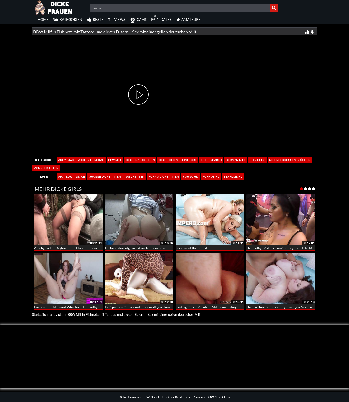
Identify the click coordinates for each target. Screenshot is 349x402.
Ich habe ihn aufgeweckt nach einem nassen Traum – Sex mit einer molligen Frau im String (170, 248)
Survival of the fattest (191, 248)
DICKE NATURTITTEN (140, 160)
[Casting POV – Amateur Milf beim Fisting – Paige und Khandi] (210, 278)
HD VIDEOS (257, 160)
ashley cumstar (91, 160)
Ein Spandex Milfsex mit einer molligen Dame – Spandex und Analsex (155, 307)
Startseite (39, 314)
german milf (235, 160)
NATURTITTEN (134, 176)
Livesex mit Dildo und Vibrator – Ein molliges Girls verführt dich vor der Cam (91, 307)
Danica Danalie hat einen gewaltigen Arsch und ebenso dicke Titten (295, 307)
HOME (43, 19)
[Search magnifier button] (274, 8)
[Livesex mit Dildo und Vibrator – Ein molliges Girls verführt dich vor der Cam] (68, 278)
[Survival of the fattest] (210, 219)
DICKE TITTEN (168, 160)
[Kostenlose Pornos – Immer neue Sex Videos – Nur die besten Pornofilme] (53, 7)
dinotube (189, 160)
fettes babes (211, 160)
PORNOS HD (211, 176)
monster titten (46, 168)
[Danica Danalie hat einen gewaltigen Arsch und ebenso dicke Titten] (280, 278)
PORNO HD (190, 176)
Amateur (65, 176)
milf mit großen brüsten (290, 160)
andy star (66, 160)
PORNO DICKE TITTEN (163, 176)
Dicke (80, 176)
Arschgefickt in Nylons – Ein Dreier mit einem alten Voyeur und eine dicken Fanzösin (96, 248)
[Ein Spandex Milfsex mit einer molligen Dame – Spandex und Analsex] (139, 278)
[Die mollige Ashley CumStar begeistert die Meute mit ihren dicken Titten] (280, 219)
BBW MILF (115, 160)
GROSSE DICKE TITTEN (105, 176)
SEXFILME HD (233, 176)
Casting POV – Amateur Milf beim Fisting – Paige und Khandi (221, 307)
